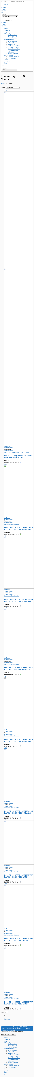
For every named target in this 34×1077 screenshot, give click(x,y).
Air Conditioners (12, 41)
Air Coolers (11, 42)
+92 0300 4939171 (7, 21)
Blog (5, 63)
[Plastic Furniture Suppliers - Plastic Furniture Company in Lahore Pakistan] (5, 10)
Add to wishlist (8, 447)
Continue (13, 1034)
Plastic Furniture (12, 35)
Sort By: (3, 87)
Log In (6, 4)
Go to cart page (5, 1034)
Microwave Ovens (13, 50)
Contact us (7, 61)
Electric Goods (12, 58)
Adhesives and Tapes (13, 56)
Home (6, 28)
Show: (3, 1012)
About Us (7, 30)
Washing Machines (13, 53)
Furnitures (7, 33)
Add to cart (7, 446)
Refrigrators (11, 52)
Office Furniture (12, 36)
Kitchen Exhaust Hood (14, 49)
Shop (5, 32)
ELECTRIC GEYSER (14, 45)
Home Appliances (9, 39)
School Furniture (12, 38)
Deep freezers (11, 44)
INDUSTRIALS (9, 55)
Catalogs (6, 59)
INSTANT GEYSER (14, 47)
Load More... (7, 1019)
